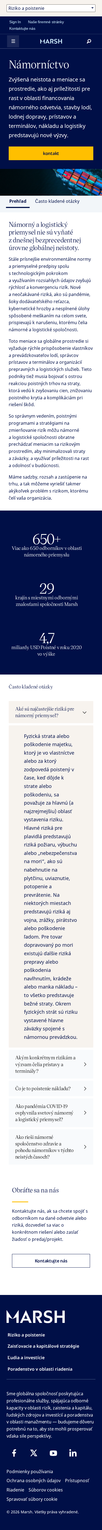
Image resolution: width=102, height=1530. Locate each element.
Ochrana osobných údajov (34, 1481)
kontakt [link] (51, 153)
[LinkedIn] (72, 1452)
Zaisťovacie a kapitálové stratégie (43, 1346)
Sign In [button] (15, 22)
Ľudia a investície (26, 1358)
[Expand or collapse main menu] (13, 41)
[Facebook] (14, 1452)
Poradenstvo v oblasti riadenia (40, 1369)
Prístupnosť (77, 1481)
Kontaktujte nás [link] (22, 28)
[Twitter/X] (33, 1452)
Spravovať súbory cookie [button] (32, 1499)
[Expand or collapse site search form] (89, 41)
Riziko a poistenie (26, 1335)
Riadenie (15, 1490)
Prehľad (17, 201)
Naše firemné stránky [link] (46, 22)
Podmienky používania (30, 1472)
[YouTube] (53, 1452)
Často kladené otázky (57, 201)
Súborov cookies (46, 1490)
